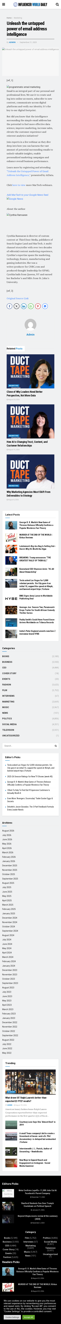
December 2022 (9, 1022)
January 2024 (8, 966)
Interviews (8, 696)
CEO (4, 667)
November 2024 (9, 922)
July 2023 (6, 992)
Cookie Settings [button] (12, 1317)
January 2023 (8, 1018)
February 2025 (9, 909)
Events (6, 679)
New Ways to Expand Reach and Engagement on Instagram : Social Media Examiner (34, 1163)
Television (8, 730)
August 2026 (8, 831)
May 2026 (6, 844)
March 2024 (7, 957)
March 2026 (7, 852)
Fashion (6, 684)
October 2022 (8, 1031)
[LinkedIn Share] (24, 306)
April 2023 (7, 1005)
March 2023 (7, 1009)
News (5, 713)
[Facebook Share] (9, 306)
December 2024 (9, 918)
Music (5, 707)
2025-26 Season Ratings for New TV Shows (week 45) (30, 776)
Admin (12, 42)
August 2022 (8, 1040)
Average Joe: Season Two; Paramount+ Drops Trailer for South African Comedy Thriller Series (37, 610)
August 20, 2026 (14, 399)
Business (7, 662)
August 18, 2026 (21, 1105)
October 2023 (8, 979)
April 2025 (7, 900)
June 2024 (7, 944)
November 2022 (9, 1027)
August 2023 (8, 987)
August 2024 (8, 935)
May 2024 (6, 948)
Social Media (9, 724)
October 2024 (8, 926)
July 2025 (6, 887)
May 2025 (6, 896)
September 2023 (10, 983)
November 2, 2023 (38, 1223)
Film (4, 690)
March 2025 (7, 905)
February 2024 (9, 961)
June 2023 (7, 996)
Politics (7, 718)
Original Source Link (18, 298)
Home (9, 18)
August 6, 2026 (13, 500)
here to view (19, 185)
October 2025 (8, 874)
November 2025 (9, 870)
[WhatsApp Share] (31, 306)
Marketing (18, 18)
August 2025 (8, 883)
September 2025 (10, 879)
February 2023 (9, 1013)
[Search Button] (56, 746)
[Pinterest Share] (38, 306)
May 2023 (6, 1000)
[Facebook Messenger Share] (45, 306)
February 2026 (9, 857)
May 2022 (6, 1053)
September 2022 (10, 1035)
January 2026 (8, 861)
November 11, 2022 (38, 1197)
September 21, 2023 (28, 42)
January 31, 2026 (38, 1210)
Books (5, 656)
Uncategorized (11, 735)
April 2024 (7, 952)
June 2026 (7, 839)
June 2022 (7, 1048)
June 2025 (7, 892)
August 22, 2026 (38, 1278)
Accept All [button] (28, 1317)
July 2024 (6, 939)
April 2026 (7, 848)
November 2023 (9, 974)
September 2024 (10, 931)
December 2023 (9, 970)
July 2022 (6, 1044)
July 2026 (6, 835)
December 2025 (9, 865)
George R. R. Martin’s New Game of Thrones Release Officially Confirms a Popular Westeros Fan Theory (36, 525)
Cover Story (9, 673)
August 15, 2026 (14, 449)
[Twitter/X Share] (16, 306)
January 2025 (8, 913)
